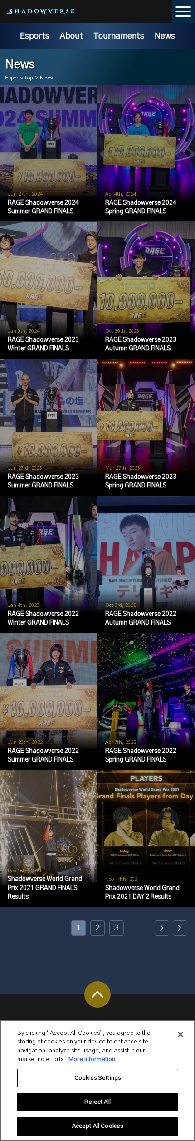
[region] (97, 1080)
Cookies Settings (97, 1078)
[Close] (180, 1034)
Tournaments (118, 36)
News (165, 36)
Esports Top (19, 77)
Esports (34, 36)
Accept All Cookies (97, 1126)
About (71, 36)
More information (91, 1059)
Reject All (97, 1102)
